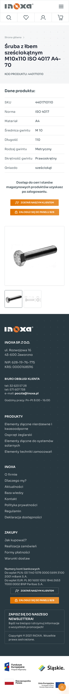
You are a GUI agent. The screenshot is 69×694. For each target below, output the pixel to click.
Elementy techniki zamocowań (28, 452)
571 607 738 (17, 389)
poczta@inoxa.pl (27, 393)
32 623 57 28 (18, 385)
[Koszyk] (60, 17)
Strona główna (13, 37)
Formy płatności (17, 552)
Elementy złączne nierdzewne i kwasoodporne (28, 426)
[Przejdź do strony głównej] (19, 6)
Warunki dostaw (17, 558)
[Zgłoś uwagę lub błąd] (62, 687)
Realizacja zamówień (21, 546)
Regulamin (13, 511)
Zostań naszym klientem (37, 202)
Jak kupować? (16, 540)
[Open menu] (61, 6)
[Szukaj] (8, 17)
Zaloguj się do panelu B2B (36, 212)
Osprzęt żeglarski (18, 435)
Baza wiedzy (14, 493)
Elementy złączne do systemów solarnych (29, 443)
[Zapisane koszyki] (26, 17)
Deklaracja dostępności (23, 517)
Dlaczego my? (15, 481)
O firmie (11, 475)
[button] (34, 620)
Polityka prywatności (21, 505)
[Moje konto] (43, 17)
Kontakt (11, 499)
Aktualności (14, 487)
